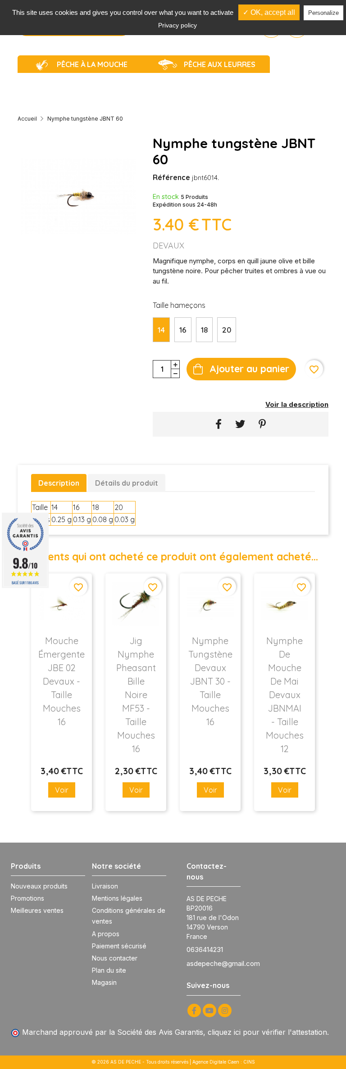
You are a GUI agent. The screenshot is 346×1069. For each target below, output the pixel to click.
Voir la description (296, 404)
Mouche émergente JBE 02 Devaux (61, 681)
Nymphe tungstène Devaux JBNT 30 (210, 681)
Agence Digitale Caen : (217, 1061)
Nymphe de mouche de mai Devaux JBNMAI (285, 694)
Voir (61, 789)
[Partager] (218, 424)
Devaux (168, 245)
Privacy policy (177, 25)
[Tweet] (240, 424)
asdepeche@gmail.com (223, 963)
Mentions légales (117, 898)
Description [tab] (58, 482)
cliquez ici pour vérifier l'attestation (267, 1032)
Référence (171, 177)
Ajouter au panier (249, 368)
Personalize (323, 12)
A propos (105, 934)
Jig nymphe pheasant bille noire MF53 (136, 694)
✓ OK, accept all (269, 12)
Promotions (27, 898)
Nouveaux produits (39, 886)
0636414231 (205, 949)
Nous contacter (114, 958)
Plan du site (109, 970)
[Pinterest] (262, 424)
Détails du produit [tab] (126, 482)
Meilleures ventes (37, 910)
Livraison (105, 886)
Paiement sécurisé (119, 946)
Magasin (104, 982)
